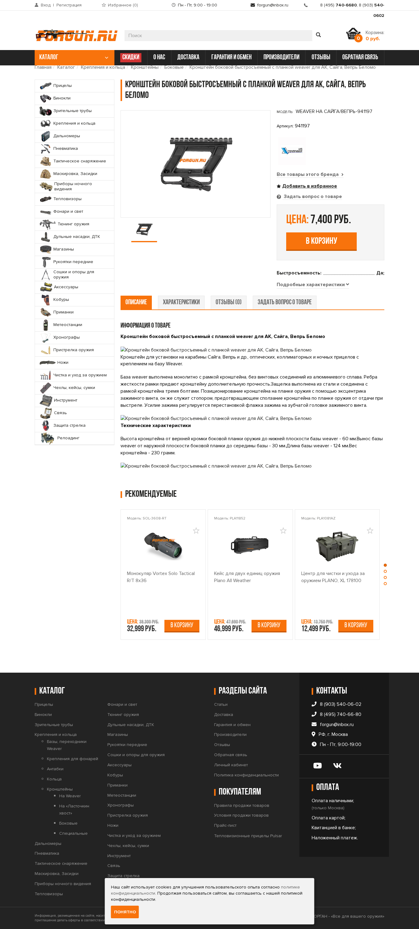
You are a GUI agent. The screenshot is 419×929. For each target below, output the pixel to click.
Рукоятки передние (127, 744)
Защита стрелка (123, 875)
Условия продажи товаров (241, 815)
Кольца (54, 779)
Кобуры (115, 775)
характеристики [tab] (181, 302)
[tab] (313, 285)
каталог (48, 57)
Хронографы (120, 805)
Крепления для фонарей (72, 758)
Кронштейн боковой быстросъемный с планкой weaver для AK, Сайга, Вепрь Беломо (283, 67)
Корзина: (375, 35)
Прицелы (44, 704)
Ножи (112, 825)
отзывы (321, 57)
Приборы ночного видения (63, 883)
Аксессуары (119, 765)
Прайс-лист (225, 825)
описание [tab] (136, 302)
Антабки (55, 769)
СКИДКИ (130, 57)
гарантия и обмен (231, 57)
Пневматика (47, 853)
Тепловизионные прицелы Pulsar (248, 835)
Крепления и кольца (103, 67)
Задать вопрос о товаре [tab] (312, 196)
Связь (113, 865)
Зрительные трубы (54, 724)
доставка (188, 57)
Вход (46, 5)
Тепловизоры (49, 893)
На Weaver (70, 796)
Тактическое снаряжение (61, 863)
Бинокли (43, 714)
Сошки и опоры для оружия (136, 754)
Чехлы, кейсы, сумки (128, 845)
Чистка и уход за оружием (134, 835)
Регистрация (69, 5)
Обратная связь (230, 754)
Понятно (125, 912)
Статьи (221, 704)
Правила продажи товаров (241, 805)
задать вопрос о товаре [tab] (285, 302)
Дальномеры (48, 843)
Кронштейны (145, 67)
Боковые (174, 67)
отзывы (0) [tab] (229, 302)
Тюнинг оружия (123, 714)
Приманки (117, 785)
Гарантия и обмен (232, 724)
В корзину (321, 241)
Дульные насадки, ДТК (130, 724)
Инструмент (119, 855)
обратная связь (360, 57)
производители (281, 57)
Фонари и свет (122, 704)
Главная (43, 67)
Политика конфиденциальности (246, 775)
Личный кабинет (231, 765)
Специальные (73, 833)
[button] (385, 567)
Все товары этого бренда (308, 174)
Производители (230, 734)
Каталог (66, 67)
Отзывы (222, 744)
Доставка (223, 714)
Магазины (117, 734)
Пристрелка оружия (127, 815)
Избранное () (123, 5)
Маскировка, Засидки (57, 873)
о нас (159, 57)
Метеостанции (121, 795)
